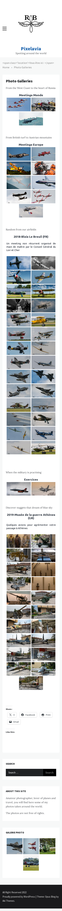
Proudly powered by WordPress (19, 896)
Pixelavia (31, 49)
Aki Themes (8, 900)
